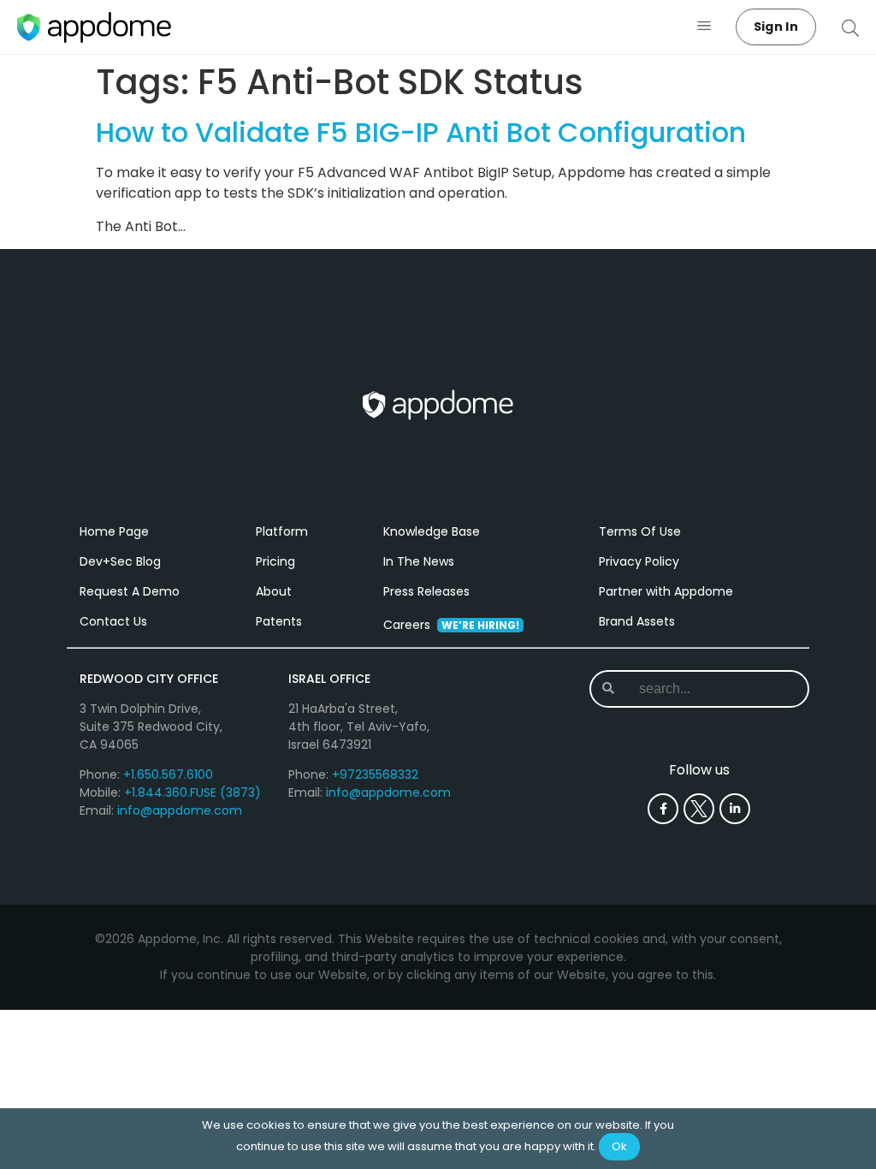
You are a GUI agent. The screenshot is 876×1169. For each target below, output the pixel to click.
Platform (282, 531)
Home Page (114, 531)
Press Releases (426, 591)
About (274, 591)
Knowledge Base (431, 531)
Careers (451, 624)
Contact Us (113, 621)
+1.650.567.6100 (168, 774)
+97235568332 (375, 774)
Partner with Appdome (666, 591)
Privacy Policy (639, 561)
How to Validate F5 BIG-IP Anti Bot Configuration (421, 132)
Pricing (275, 561)
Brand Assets (637, 621)
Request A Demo (130, 591)
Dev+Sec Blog (120, 561)
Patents (279, 621)
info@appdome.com (179, 810)
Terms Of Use (640, 531)
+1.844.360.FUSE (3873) (192, 792)
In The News (418, 561)
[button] (704, 27)
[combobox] (701, 689)
